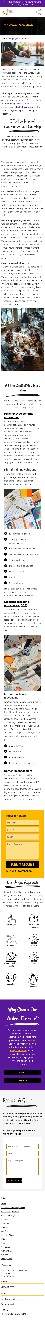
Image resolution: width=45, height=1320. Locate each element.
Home (4, 38)
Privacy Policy (7, 1259)
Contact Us (5, 1247)
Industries (5, 1219)
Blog (3, 1243)
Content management (18, 771)
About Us (5, 1223)
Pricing (4, 1239)
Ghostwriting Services (10, 1212)
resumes (31, 1040)
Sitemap (4, 1255)
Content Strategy (8, 1215)
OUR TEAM (22, 1073)
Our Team (5, 1231)
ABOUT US (22, 1080)
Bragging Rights (7, 1235)
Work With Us (6, 1251)
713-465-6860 (23, 871)
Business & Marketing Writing (13, 1208)
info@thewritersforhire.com (12, 1299)
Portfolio (5, 1227)
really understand (18, 1050)
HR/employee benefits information (18, 415)
